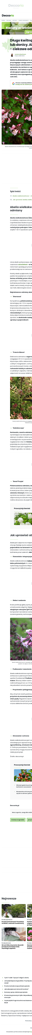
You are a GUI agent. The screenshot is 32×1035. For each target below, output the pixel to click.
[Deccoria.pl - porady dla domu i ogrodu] (8, 15)
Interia (3, 20)
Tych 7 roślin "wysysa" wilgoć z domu (16, 978)
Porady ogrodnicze (23, 20)
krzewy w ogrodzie (17, 820)
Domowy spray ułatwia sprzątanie (15, 992)
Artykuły (15, 20)
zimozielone (23, 264)
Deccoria (8, 20)
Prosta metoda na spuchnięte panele (17, 986)
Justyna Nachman (20, 54)
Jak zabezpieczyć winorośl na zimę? (16, 989)
